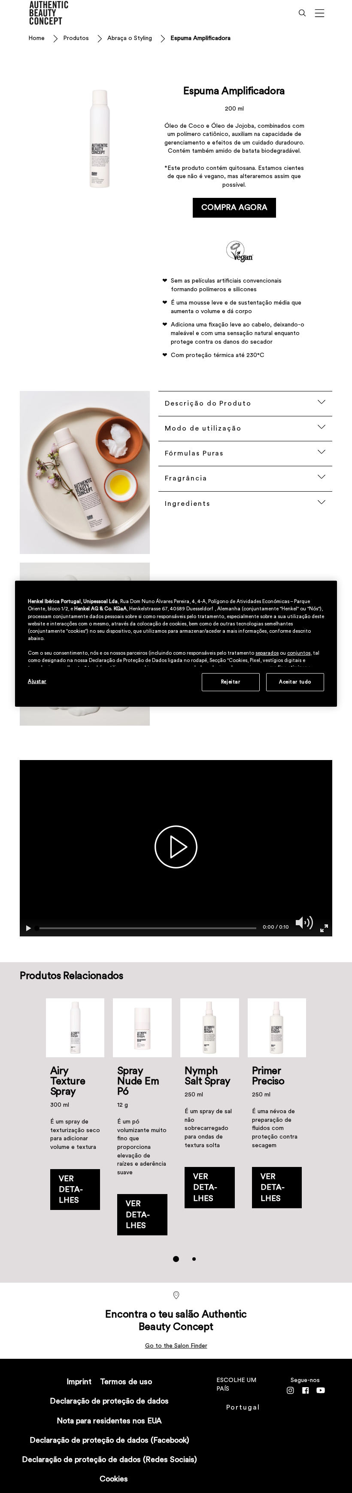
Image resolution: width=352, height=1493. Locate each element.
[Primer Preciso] (277, 1121)
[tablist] (176, 1259)
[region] (176, 644)
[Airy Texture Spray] (75, 1121)
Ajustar (37, 681)
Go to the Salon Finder (176, 1346)
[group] (176, 1136)
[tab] (176, 1259)
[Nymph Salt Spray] (209, 1121)
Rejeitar (230, 682)
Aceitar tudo (295, 682)
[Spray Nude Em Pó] (142, 1121)
